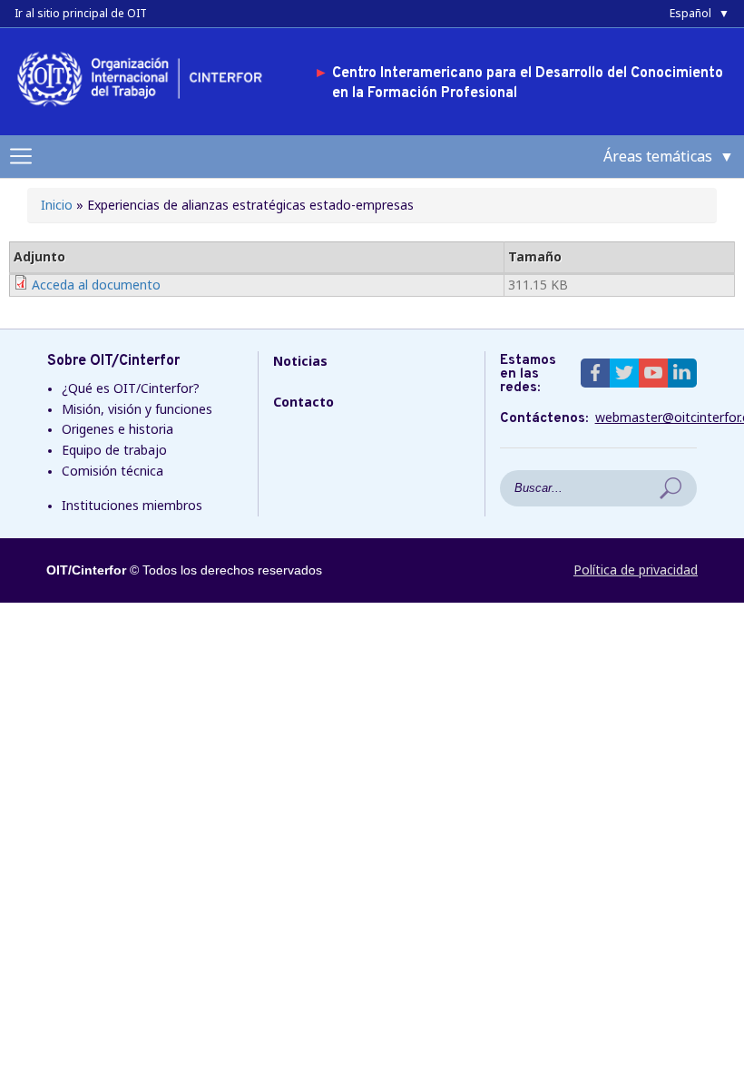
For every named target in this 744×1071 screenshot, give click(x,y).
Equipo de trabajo (114, 449)
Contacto (303, 401)
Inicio (57, 204)
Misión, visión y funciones (137, 409)
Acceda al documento (96, 284)
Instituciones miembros (132, 505)
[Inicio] (146, 109)
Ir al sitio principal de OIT (81, 13)
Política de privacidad (635, 569)
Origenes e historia (117, 428)
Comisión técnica (112, 470)
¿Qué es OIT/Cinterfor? (131, 388)
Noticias (300, 360)
